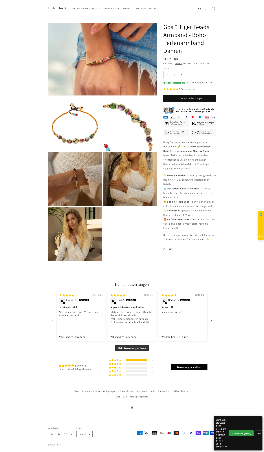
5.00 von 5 (80, 365)
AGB (153, 391)
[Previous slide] (52, 320)
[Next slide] (211, 320)
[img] (66, 295)
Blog (118, 396)
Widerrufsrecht (180, 391)
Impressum (142, 391)
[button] (86, 8)
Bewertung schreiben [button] (189, 367)
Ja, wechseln (241, 433)
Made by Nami (55, 445)
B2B (125, 396)
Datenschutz (164, 391)
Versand (178, 63)
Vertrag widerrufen (139, 396)
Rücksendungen (126, 391)
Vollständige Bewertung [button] (72, 337)
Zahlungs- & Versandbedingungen (99, 391)
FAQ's (76, 391)
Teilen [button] (169, 248)
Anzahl (166, 68)
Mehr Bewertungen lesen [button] (132, 348)
